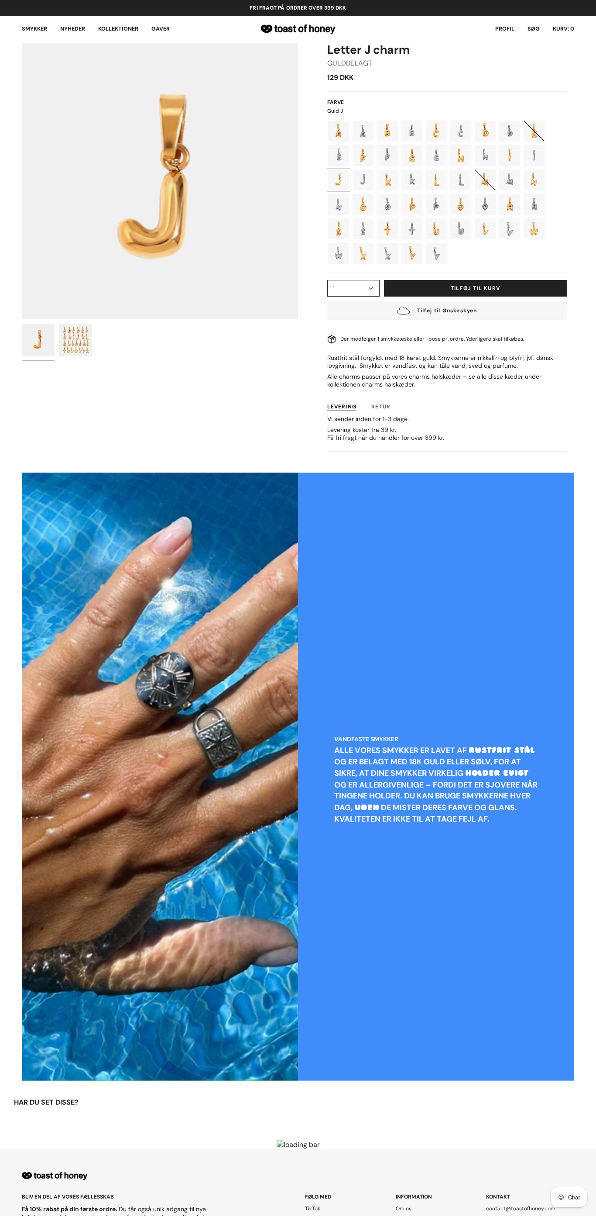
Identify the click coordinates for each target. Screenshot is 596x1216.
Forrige (22, 181)
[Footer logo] (54, 1176)
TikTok (312, 1208)
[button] (34, 29)
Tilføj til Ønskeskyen (447, 310)
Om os (403, 1208)
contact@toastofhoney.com (520, 1208)
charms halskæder (388, 384)
